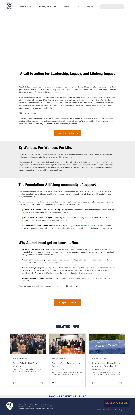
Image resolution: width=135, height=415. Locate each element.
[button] (25, 6)
